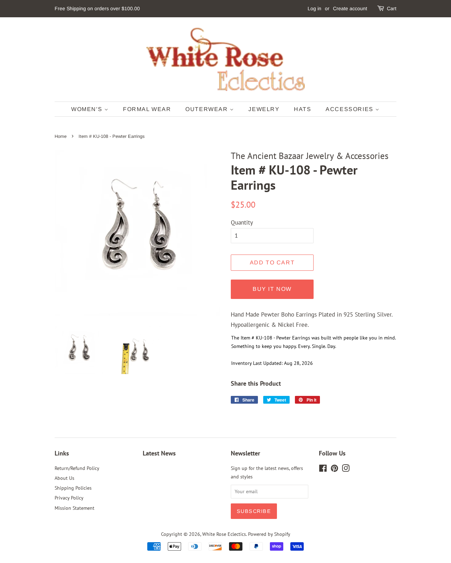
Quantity (242, 222)
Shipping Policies (73, 487)
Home (61, 136)
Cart (391, 8)
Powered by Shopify (269, 534)
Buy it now (272, 289)
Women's (87, 109)
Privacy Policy (69, 497)
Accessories (350, 109)
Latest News (159, 453)
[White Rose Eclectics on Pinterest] (334, 469)
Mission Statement (74, 507)
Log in (314, 8)
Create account (350, 8)
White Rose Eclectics (224, 534)
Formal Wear (147, 109)
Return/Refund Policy (77, 468)
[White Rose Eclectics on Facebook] (323, 469)
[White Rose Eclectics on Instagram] (346, 469)
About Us (64, 478)
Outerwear (207, 109)
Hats (302, 109)
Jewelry (263, 109)
